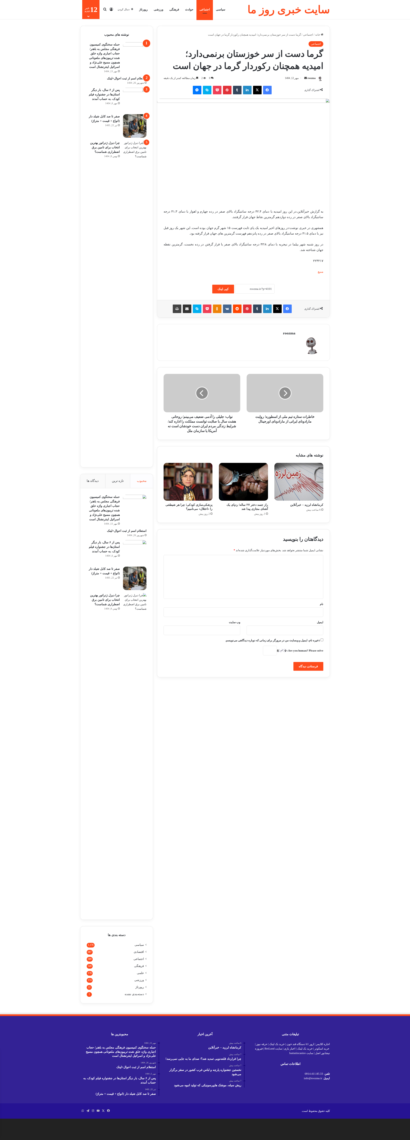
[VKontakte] (227, 309)
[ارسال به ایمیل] (305, 78)
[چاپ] (177, 309)
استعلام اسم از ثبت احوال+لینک (126, 78)
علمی (140, 973)
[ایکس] (257, 90)
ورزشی (158, 9)
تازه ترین (118, 481)
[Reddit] (237, 309)
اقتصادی (139, 951)
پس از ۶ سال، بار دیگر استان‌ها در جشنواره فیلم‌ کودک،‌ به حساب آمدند (104, 94)
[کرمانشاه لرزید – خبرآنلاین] (298, 481)
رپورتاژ (143, 9)
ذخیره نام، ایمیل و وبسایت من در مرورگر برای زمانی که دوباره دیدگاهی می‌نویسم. (272, 640)
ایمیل (320, 622)
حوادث (189, 9)
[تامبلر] (237, 90)
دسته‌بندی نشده (134, 994)
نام (321, 604)
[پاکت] (217, 90)
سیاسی (220, 9)
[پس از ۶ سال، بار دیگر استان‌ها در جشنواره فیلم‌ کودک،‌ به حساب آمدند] (134, 99)
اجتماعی (204, 9)
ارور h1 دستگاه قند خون (300, 1044)
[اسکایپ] (207, 90)
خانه (318, 34)
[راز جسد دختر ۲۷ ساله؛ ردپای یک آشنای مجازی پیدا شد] (243, 481)
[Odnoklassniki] (217, 309)
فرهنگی (174, 9)
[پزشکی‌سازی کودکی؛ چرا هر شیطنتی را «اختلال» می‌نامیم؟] (188, 481)
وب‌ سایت (234, 622)
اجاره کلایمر (323, 1044)
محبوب (141, 481)
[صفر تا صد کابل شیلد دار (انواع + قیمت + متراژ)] (134, 126)
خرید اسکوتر (322, 1048)
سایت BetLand (273, 1048)
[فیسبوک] (267, 90)
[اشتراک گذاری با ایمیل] (187, 309)
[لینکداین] (247, 90)
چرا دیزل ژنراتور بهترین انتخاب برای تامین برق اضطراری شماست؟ (105, 147)
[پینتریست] (227, 90)
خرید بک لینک (277, 1044)
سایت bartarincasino (301, 1053)
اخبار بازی (289, 1048)
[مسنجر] (197, 90)
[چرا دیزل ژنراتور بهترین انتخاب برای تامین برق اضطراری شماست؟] (134, 301)
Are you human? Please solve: (305, 650)
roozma (312, 78)
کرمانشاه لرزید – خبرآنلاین (306, 504)
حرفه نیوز (261, 1044)
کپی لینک (223, 289)
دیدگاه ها (93, 481)
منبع (320, 271)
